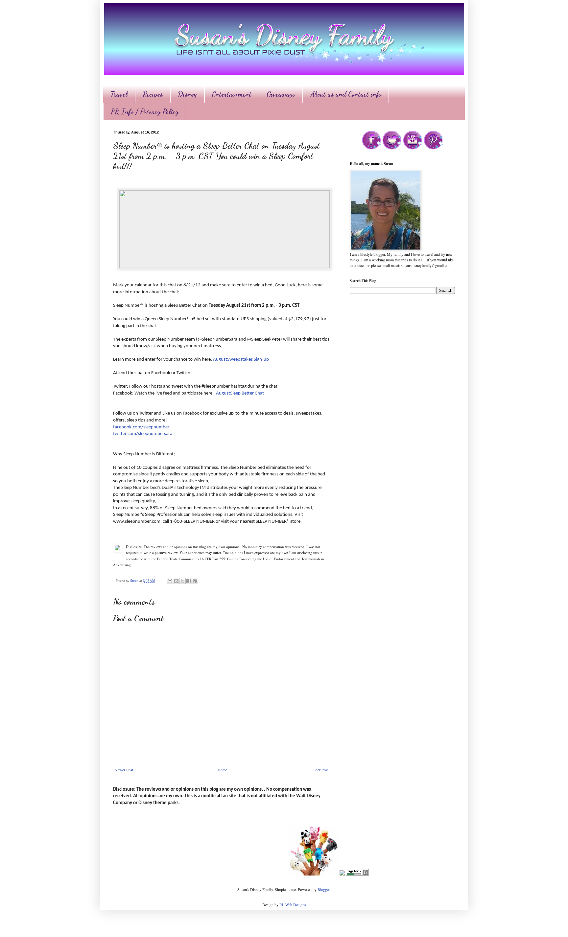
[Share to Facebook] (188, 581)
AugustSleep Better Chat (240, 393)
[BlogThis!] (176, 581)
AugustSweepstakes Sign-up (241, 359)
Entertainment (231, 94)
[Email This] (170, 581)
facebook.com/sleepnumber (141, 427)
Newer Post (124, 769)
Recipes (153, 94)
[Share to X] (182, 581)
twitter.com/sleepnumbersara (142, 433)
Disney (187, 94)
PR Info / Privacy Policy (144, 111)
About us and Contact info (345, 94)
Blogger (324, 889)
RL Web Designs (292, 904)
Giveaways (281, 94)
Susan (134, 580)
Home (222, 769)
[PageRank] (357, 874)
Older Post (320, 769)
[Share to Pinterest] (195, 581)
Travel (119, 94)
